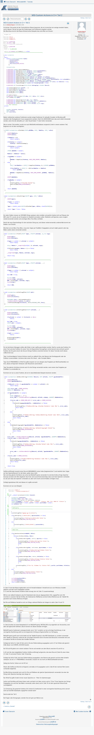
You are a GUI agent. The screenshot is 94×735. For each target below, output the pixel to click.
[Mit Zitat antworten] (68, 23)
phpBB (42, 719)
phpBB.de (53, 722)
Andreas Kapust (82, 31)
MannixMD (52, 716)
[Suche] (25, 19)
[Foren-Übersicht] (47, 7)
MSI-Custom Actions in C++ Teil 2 (47, 15)
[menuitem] (80, 711)
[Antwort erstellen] (4, 19)
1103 (84, 35)
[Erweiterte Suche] (29, 19)
